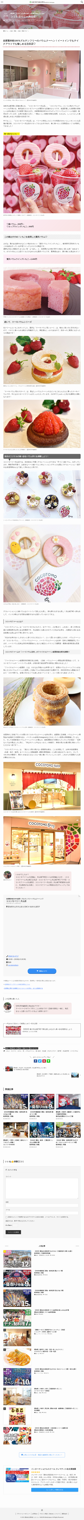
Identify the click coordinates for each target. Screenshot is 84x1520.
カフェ (19, 1051)
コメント (8, 1176)
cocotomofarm (13, 965)
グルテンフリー (51, 1051)
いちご (8, 1051)
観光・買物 (8, 20)
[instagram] (42, 1510)
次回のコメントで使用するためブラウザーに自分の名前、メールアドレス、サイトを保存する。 (38, 1217)
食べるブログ (32, 20)
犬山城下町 (66, 1051)
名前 (7, 1202)
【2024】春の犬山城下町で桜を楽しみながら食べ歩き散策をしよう (47, 1030)
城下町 (59, 1051)
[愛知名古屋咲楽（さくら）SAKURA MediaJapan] (42, 2)
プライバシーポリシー (23, 1514)
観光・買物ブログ (22, 20)
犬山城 (44, 1051)
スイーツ (13, 1051)
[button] (82, 2)
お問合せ (34, 1514)
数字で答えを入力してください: (24, 1221)
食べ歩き (38, 1051)
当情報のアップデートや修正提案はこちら (17, 984)
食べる (14, 20)
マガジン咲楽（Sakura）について (50, 1514)
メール (8, 1210)
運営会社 (64, 1514)
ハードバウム (74, 1051)
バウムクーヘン (30, 1051)
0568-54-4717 (13, 956)
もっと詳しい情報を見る (54, 1490)
